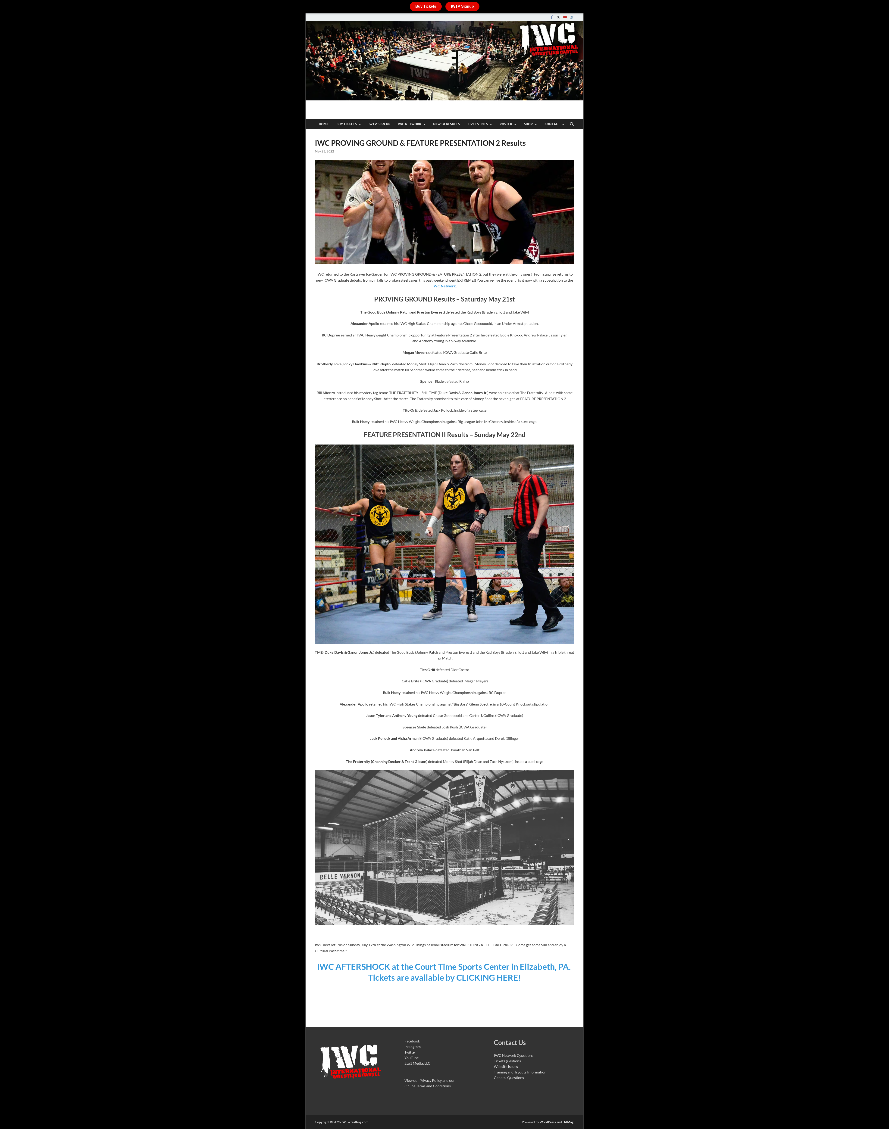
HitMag (568, 1122)
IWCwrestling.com (354, 1122)
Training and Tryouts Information (520, 1072)
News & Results (446, 124)
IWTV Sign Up (379, 124)
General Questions (509, 1077)
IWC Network (444, 286)
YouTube (411, 1057)
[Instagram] (571, 17)
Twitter (410, 1052)
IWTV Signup (462, 6)
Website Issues (506, 1066)
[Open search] (571, 124)
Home (324, 124)
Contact (552, 124)
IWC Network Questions (513, 1055)
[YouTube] (565, 17)
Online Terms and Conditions (427, 1086)
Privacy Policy (430, 1080)
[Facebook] (552, 17)
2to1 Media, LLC (417, 1063)
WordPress (548, 1122)
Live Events (478, 124)
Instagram (412, 1046)
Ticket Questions (507, 1061)
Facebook (412, 1041)
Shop (528, 124)
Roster (506, 124)
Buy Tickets (425, 6)
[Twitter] (558, 17)
